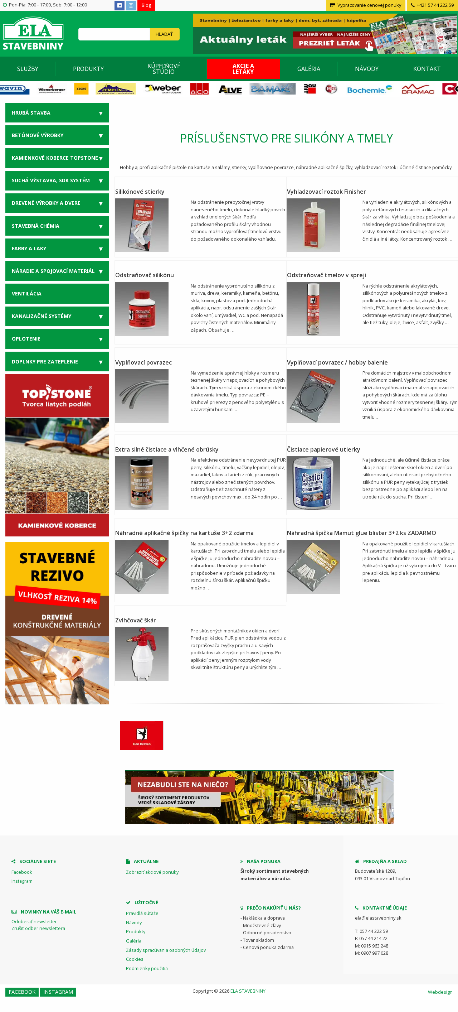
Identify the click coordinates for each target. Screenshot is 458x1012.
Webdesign (440, 992)
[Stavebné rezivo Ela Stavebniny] (57, 623)
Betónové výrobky (37, 135)
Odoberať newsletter (34, 921)
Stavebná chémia (35, 225)
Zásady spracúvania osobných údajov (166, 950)
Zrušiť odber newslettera (38, 928)
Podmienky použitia (147, 968)
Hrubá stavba (31, 112)
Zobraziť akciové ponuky (152, 872)
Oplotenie (26, 338)
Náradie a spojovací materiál (53, 271)
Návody (367, 69)
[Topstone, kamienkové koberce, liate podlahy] (57, 455)
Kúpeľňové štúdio (163, 69)
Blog (146, 5)
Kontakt (427, 69)
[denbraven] (142, 735)
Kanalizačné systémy (41, 316)
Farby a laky (29, 248)
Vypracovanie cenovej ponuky (368, 5)
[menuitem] (28, 69)
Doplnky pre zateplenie (45, 361)
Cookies (134, 959)
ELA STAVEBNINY (247, 991)
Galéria (308, 69)
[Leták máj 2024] (324, 33)
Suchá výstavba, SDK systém (51, 180)
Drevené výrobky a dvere (46, 202)
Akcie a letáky (243, 69)
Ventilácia (27, 293)
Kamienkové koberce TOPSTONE (55, 157)
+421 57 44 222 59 (435, 5)
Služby (27, 69)
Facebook (21, 872)
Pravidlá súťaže (142, 913)
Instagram (22, 881)
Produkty (88, 69)
